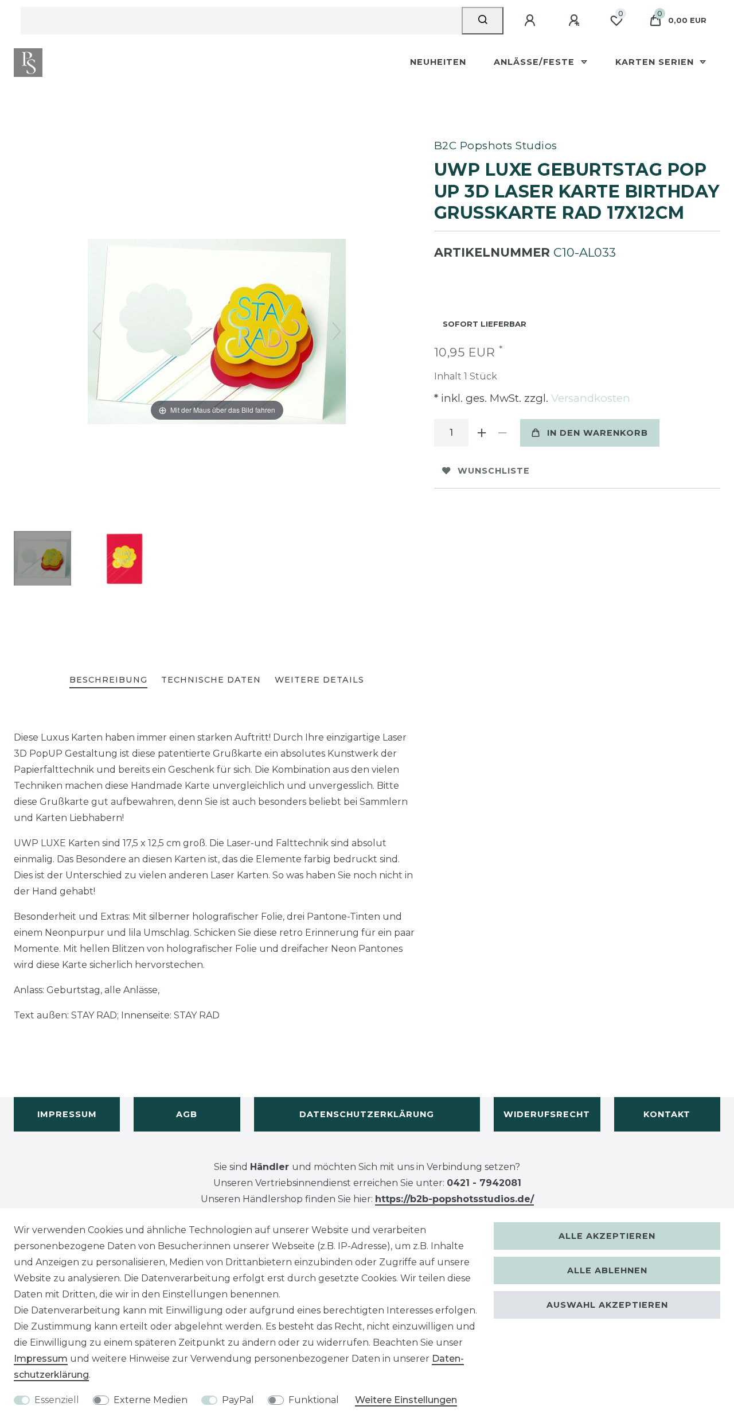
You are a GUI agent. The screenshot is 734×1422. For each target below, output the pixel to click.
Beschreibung (108, 680)
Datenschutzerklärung (366, 1114)
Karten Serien (656, 62)
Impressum (67, 1114)
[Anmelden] (531, 21)
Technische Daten (211, 680)
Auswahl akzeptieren (607, 1305)
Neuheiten (438, 62)
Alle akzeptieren (607, 1236)
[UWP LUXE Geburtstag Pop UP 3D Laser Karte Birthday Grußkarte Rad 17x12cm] (42, 559)
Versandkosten (589, 398)
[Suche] (482, 20)
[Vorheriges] (97, 331)
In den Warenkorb (597, 433)
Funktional (313, 1399)
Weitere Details (319, 680)
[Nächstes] (336, 331)
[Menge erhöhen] (482, 433)
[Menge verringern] (503, 433)
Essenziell (56, 1399)
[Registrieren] (576, 21)
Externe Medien (151, 1399)
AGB (186, 1114)
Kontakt (666, 1114)
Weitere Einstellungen (406, 1399)
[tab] (108, 680)
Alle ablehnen (607, 1270)
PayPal (238, 1399)
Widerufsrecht (546, 1114)
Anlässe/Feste (535, 62)
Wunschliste (494, 471)
